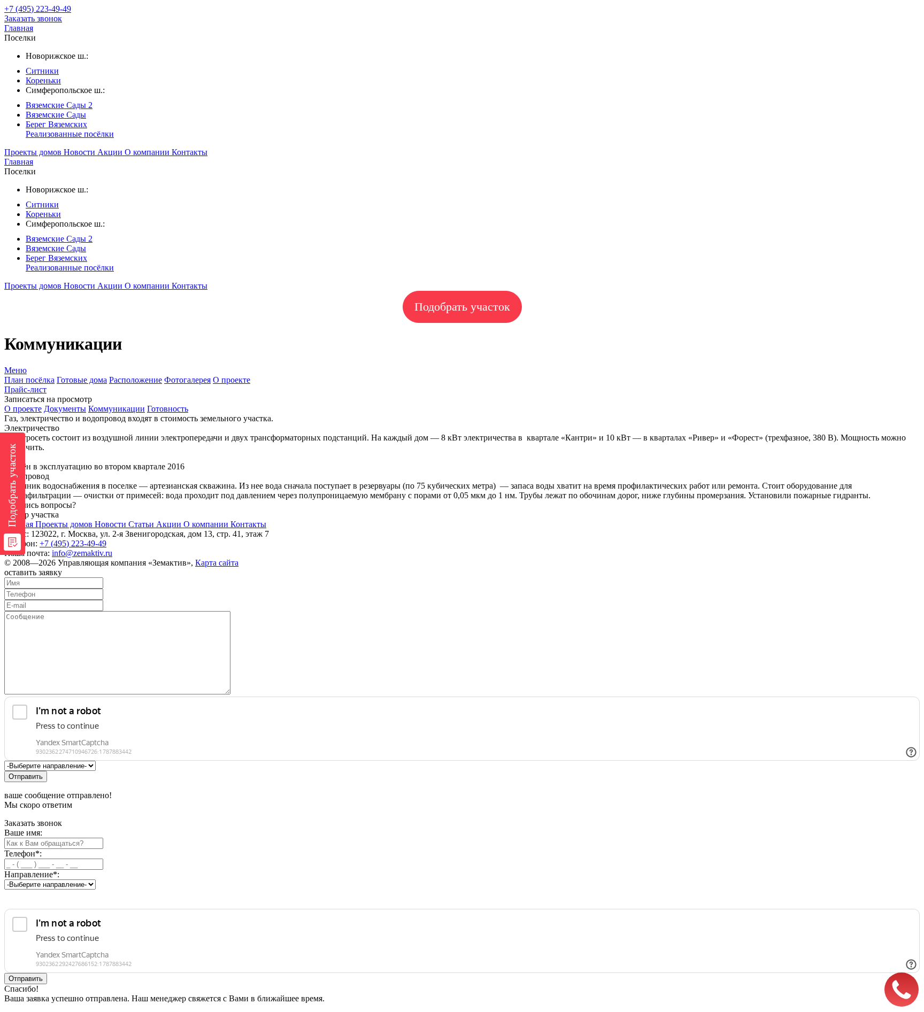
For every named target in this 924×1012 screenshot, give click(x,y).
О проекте (231, 379)
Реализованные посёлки (70, 133)
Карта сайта (216, 562)
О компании (148, 152)
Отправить (26, 776)
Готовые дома (82, 379)
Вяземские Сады (56, 114)
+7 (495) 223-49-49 (73, 543)
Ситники (42, 70)
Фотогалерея (187, 379)
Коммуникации (116, 408)
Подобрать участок (462, 306)
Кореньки (43, 80)
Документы (65, 408)
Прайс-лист (25, 389)
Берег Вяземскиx (56, 124)
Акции (111, 152)
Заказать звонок (33, 18)
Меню (15, 370)
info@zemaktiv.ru (82, 553)
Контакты (189, 152)
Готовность (167, 408)
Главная (18, 28)
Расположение (135, 379)
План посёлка (29, 379)
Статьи (142, 524)
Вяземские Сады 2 (59, 105)
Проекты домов (34, 152)
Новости (80, 152)
